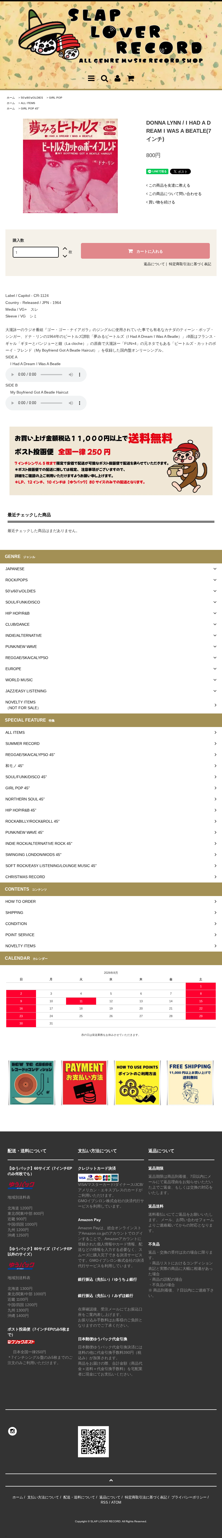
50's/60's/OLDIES (32, 97)
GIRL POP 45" (30, 108)
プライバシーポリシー (189, 1497)
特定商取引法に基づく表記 (190, 264)
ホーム (11, 97)
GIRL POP (55, 97)
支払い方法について (43, 1497)
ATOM (116, 1502)
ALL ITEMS (28, 103)
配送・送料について (79, 1497)
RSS (104, 1502)
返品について (154, 264)
